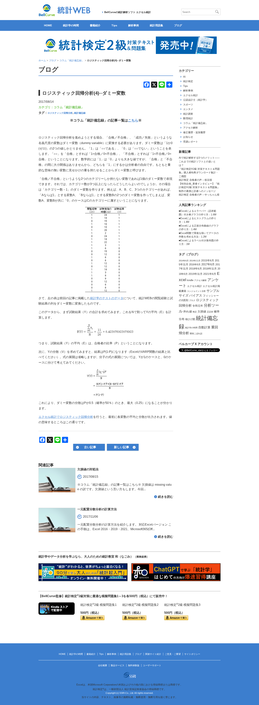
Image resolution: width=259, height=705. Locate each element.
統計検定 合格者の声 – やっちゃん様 (199, 194)
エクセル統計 (190, 95)
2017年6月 (208, 264)
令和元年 (197, 305)
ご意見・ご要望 (173, 654)
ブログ (178, 25)
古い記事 (90, 447)
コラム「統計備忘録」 (69, 107)
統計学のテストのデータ (106, 298)
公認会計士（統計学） (195, 99)
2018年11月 (210, 268)
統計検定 (188, 81)
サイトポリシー (192, 654)
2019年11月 (195, 273)
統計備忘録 (80, 113)
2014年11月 (194, 260)
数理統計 (188, 118)
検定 (195, 312)
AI (184, 76)
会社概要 (102, 665)
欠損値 (202, 311)
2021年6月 (209, 273)
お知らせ (188, 137)
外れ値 (187, 311)
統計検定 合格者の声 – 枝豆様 (195, 179)
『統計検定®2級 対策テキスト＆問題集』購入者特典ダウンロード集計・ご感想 (199, 172)
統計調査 (188, 113)
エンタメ (188, 109)
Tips (114, 25)
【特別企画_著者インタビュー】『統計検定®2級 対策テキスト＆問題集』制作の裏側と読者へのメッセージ (199, 187)
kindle (190, 280)
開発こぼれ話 (196, 333)
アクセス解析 (190, 127)
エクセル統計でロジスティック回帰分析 (65, 416)
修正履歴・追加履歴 (194, 132)
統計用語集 (156, 25)
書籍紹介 (95, 25)
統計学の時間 (71, 25)
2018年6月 (195, 268)
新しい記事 (121, 447)
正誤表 (210, 312)
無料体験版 (133, 665)
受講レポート (190, 141)
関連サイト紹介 (153, 654)
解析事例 (133, 25)
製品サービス (117, 665)
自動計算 (204, 327)
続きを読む (165, 496)
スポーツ (188, 104)
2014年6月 (184, 260)
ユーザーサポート (152, 665)
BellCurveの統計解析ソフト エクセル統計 (127, 12)
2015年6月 (207, 260)
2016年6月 (195, 264)
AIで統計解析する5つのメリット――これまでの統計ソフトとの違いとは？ (199, 161)
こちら (133, 120)
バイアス (195, 295)
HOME (48, 25)
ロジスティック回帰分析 (60, 113)
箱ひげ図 (190, 319)
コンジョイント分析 (196, 291)
